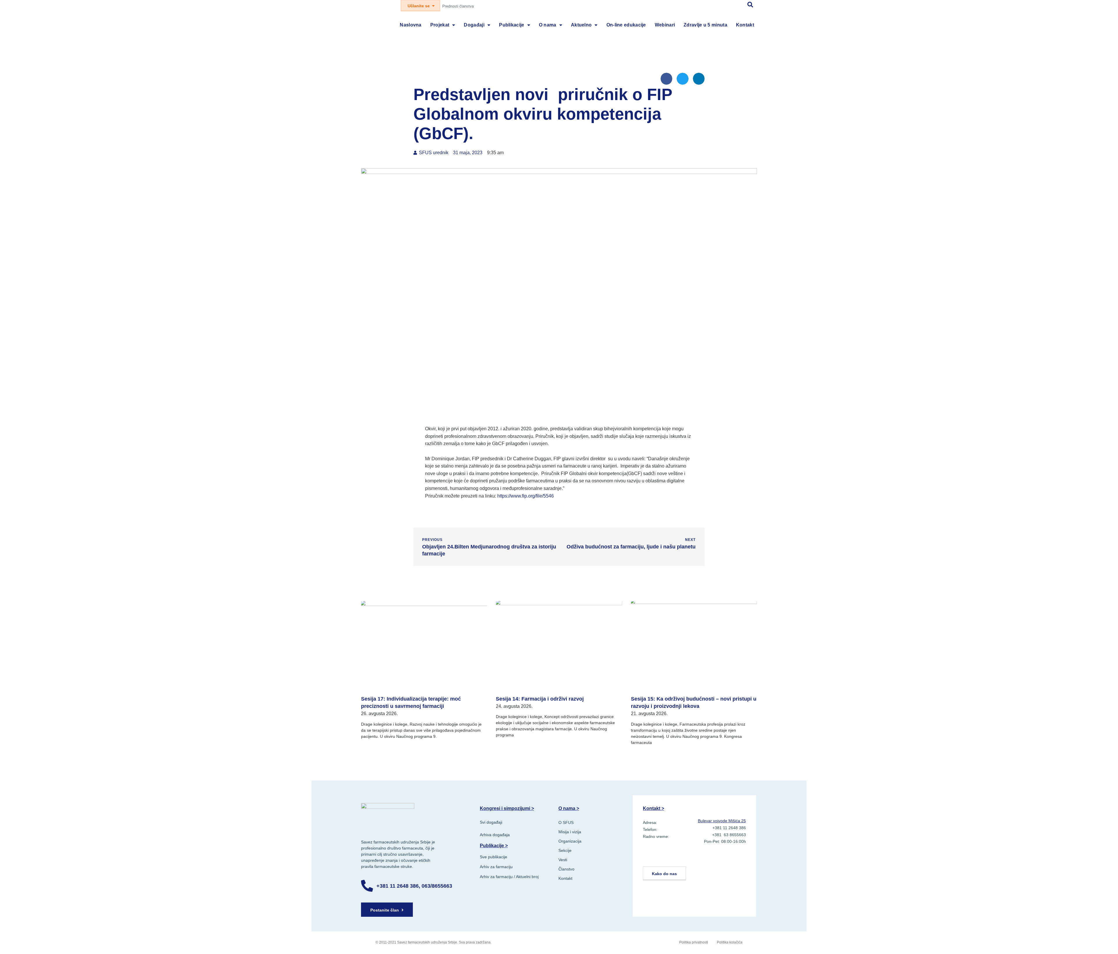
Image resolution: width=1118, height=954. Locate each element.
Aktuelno (581, 24)
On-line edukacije (626, 24)
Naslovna (410, 24)
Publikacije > (494, 845)
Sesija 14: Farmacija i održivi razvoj (540, 699)
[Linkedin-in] (649, 857)
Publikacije (511, 24)
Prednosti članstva (458, 6)
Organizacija (569, 841)
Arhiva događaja (495, 834)
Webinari (665, 24)
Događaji (474, 24)
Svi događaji (491, 822)
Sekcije (565, 850)
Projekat (439, 24)
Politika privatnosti (693, 942)
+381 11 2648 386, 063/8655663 (414, 886)
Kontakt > (653, 808)
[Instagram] (691, 857)
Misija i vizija (569, 831)
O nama (547, 24)
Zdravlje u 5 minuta (705, 24)
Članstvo (566, 869)
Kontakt (745, 24)
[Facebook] (663, 857)
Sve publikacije (493, 856)
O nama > (568, 808)
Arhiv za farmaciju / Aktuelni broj (509, 876)
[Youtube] (677, 857)
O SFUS (566, 822)
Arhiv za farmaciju (496, 866)
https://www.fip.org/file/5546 (525, 495)
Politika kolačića (729, 942)
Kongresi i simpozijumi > (507, 808)
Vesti (562, 859)
